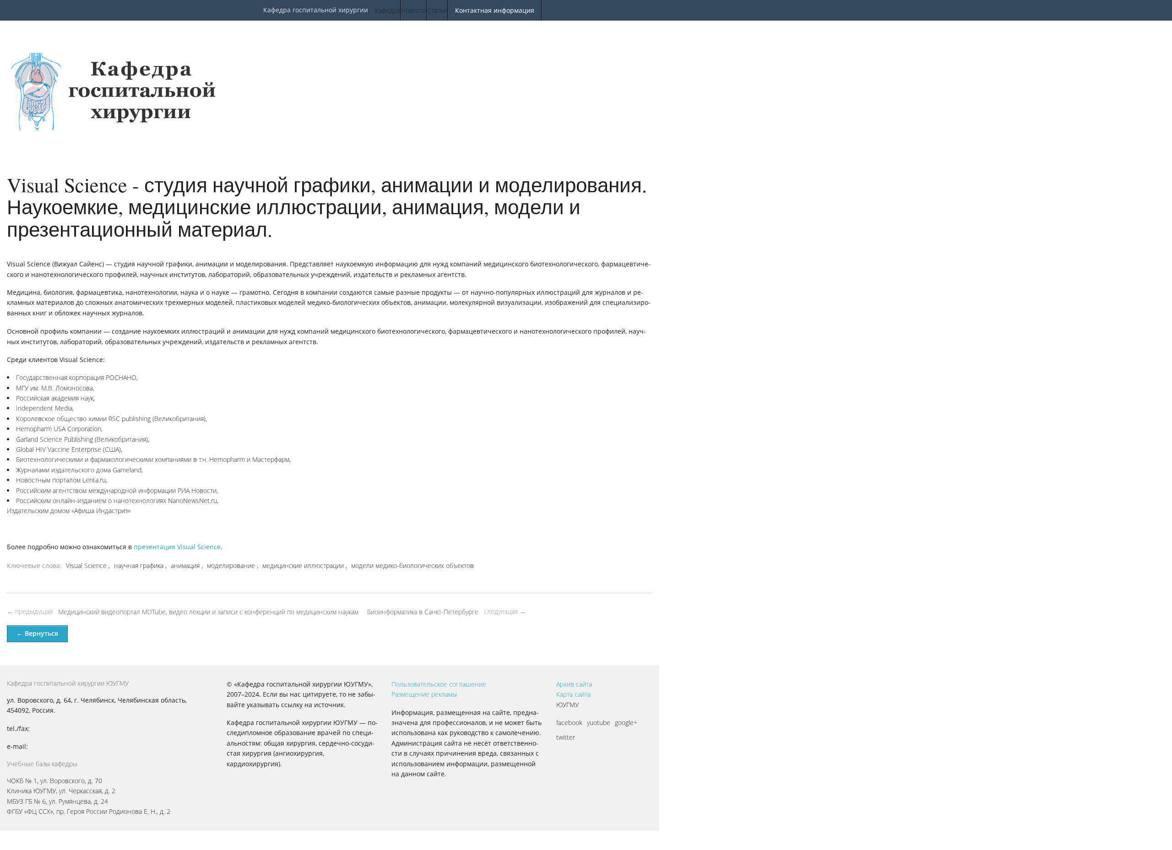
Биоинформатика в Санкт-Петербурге (422, 611)
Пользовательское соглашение (438, 684)
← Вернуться (37, 633)
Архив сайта (574, 684)
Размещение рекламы (424, 694)
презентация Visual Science (177, 546)
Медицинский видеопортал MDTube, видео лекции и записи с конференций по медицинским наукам (208, 611)
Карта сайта (573, 694)
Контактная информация (494, 10)
